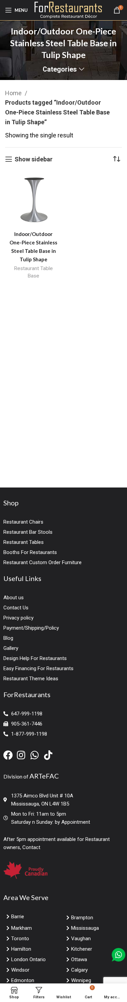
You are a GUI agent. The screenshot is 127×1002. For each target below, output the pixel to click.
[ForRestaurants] (68, 9)
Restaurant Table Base (33, 272)
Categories (60, 69)
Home (14, 93)
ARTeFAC (44, 776)
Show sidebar (33, 159)
